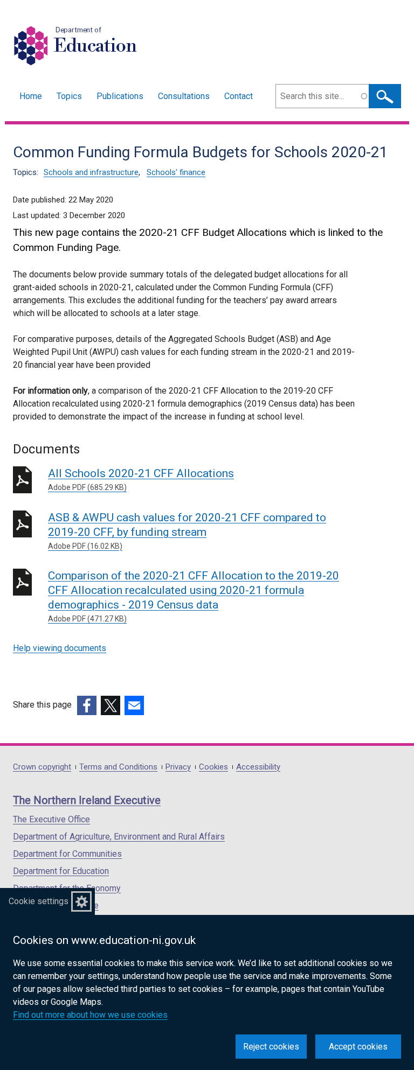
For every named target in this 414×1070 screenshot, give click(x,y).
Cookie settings (38, 901)
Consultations (184, 96)
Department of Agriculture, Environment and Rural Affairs (119, 836)
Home (30, 96)
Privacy (178, 767)
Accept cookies (358, 1046)
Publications (119, 96)
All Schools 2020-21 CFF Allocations (141, 479)
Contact (238, 96)
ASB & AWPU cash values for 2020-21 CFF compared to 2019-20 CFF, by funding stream (187, 530)
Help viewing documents (59, 648)
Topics (69, 96)
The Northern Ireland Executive (87, 800)
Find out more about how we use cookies (90, 1015)
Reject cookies (271, 1046)
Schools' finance (176, 172)
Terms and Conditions (118, 767)
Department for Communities (67, 854)
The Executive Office (51, 819)
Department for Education (61, 871)
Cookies (213, 767)
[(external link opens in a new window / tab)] (86, 705)
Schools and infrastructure (91, 172)
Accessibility (258, 767)
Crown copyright (42, 767)
